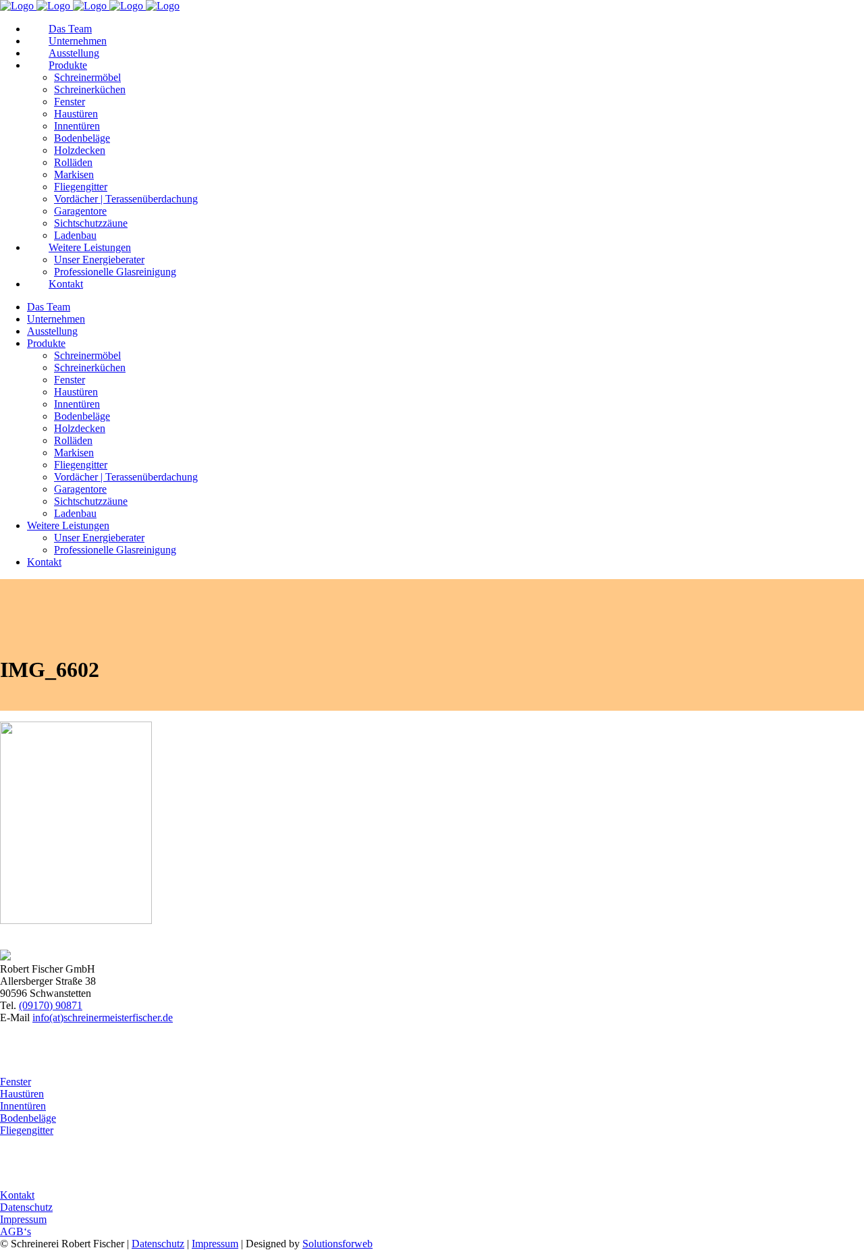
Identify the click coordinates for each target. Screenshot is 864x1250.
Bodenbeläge (28, 1118)
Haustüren (22, 1093)
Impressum (23, 1219)
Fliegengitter (26, 1130)
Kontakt (17, 1195)
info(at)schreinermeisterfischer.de (102, 1017)
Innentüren (23, 1106)
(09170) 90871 (50, 1005)
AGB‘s (15, 1231)
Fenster (15, 1081)
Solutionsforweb (337, 1243)
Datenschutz (26, 1207)
